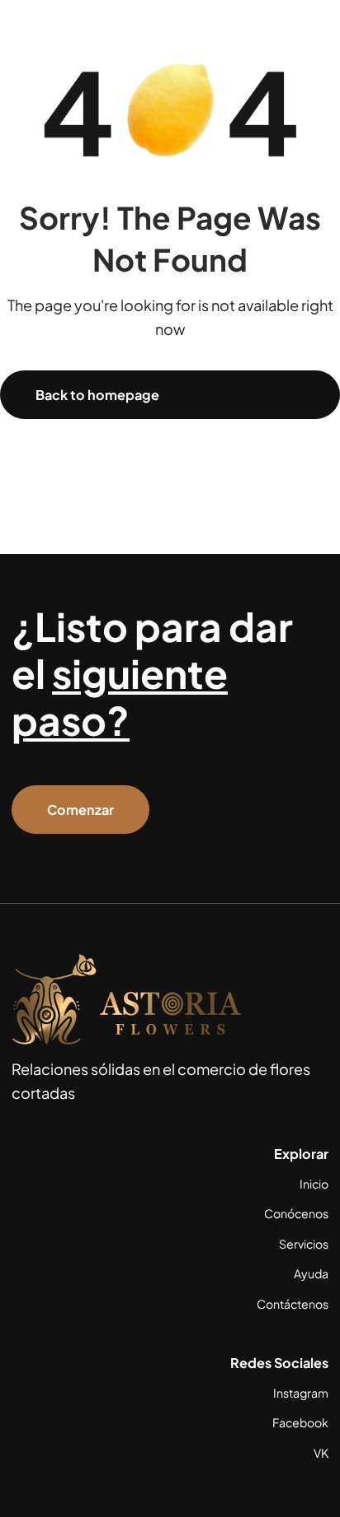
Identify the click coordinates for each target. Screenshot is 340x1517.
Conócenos (296, 1213)
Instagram (300, 1392)
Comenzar (80, 809)
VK (321, 1452)
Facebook (300, 1422)
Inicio (314, 1183)
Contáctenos (292, 1303)
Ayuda (311, 1273)
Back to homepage (97, 394)
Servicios (303, 1243)
